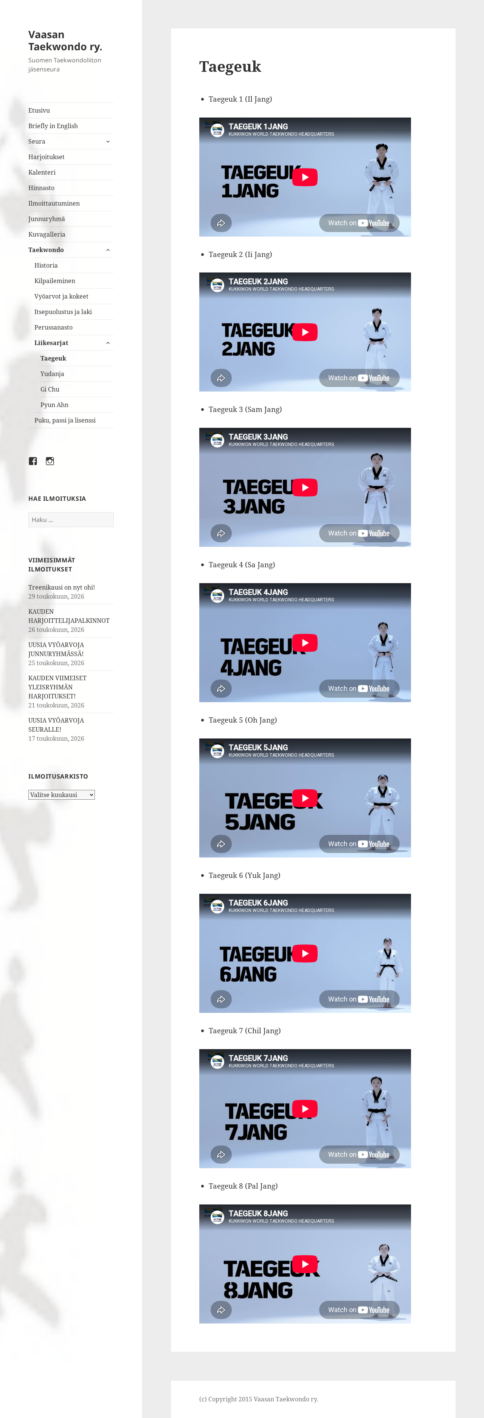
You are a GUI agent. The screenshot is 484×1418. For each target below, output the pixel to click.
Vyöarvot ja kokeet (61, 296)
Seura (36, 141)
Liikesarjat (51, 343)
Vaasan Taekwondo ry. (65, 40)
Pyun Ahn (54, 405)
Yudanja (52, 374)
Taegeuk (53, 358)
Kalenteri (42, 172)
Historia (46, 265)
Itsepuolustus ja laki (63, 312)
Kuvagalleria (46, 234)
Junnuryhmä (46, 219)
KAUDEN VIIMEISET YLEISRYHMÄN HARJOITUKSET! (57, 687)
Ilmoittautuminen (54, 203)
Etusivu (39, 110)
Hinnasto (41, 188)
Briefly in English (53, 126)
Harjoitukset (46, 157)
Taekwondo (46, 250)
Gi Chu (49, 389)
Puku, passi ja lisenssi (65, 420)
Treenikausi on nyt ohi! (61, 587)
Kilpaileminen (54, 281)
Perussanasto (53, 327)
